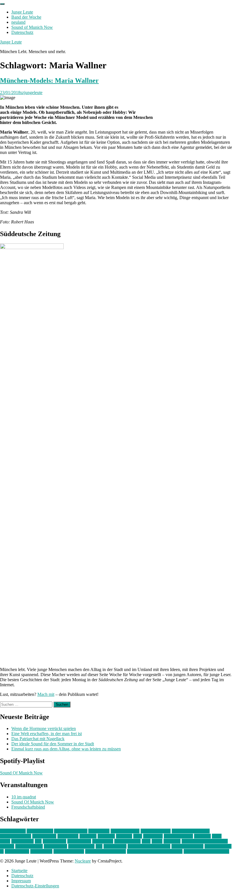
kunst (217, 836)
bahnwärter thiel (125, 831)
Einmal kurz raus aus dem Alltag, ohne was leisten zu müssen (66, 748)
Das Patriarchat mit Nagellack (38, 738)
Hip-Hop (124, 836)
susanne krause (218, 846)
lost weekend (54, 841)
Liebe (5, 841)
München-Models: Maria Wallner (49, 80)
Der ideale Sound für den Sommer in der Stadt (52, 743)
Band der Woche (26, 17)
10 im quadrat (23, 796)
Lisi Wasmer (22, 841)
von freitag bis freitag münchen (154, 851)
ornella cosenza (29, 846)
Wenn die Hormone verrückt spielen (43, 728)
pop (99, 846)
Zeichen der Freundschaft (206, 851)
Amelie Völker (40, 831)
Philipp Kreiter (81, 846)
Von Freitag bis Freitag (105, 851)
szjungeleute (31, 92)
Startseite (19, 870)
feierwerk (88, 836)
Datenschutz (22, 32)
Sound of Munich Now (32, 27)
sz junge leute (17, 851)
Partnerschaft (55, 846)
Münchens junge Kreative (205, 841)
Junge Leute (22, 12)
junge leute (153, 836)
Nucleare (83, 861)
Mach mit (45, 694)
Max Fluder (102, 841)
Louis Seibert (79, 841)
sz (2, 851)
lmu (38, 841)
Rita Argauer (115, 846)
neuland (18, 22)
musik (157, 841)
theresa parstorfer (68, 851)
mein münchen (127, 841)
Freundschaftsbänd (28, 807)
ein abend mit (44, 836)
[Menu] (2, 4)
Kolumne (202, 836)
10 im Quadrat (13, 831)
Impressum (21, 880)
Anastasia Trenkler (70, 831)
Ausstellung (98, 831)
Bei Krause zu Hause (191, 831)
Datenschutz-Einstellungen (35, 885)
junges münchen (178, 836)
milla (146, 841)
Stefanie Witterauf (187, 846)
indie (137, 836)
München (172, 841)
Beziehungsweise (15, 836)
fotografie (106, 836)
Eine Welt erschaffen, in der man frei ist (46, 733)
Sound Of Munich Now (21, 772)
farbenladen (67, 836)
